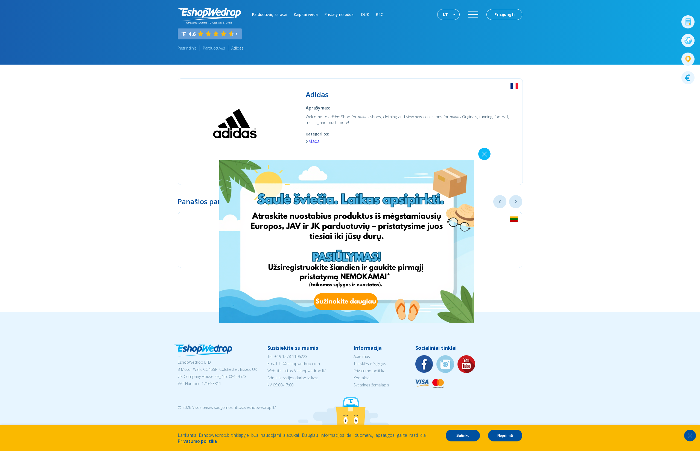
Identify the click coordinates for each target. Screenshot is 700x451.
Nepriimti (505, 435)
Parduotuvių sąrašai (269, 14)
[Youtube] (466, 364)
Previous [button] (499, 201)
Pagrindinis (187, 48)
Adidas (237, 48)
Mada (314, 141)
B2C (379, 14)
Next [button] (515, 201)
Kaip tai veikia (306, 14)
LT (445, 14)
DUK (365, 14)
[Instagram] (445, 364)
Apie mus (362, 356)
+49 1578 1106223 (290, 356)
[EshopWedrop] (209, 16)
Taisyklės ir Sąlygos (370, 363)
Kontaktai (362, 377)
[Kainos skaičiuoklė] (688, 21)
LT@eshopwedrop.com (299, 363)
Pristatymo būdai (339, 14)
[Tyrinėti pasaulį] (688, 40)
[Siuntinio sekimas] (688, 59)
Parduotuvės (214, 48)
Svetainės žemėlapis (371, 385)
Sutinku (462, 435)
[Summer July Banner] (346, 321)
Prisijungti (504, 14)
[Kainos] (688, 77)
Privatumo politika (369, 370)
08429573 (237, 376)
